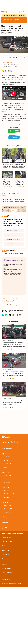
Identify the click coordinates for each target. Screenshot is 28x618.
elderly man (10, 301)
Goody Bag (6, 497)
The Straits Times (6, 537)
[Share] (25, 58)
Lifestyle (6, 460)
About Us (4, 564)
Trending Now (7, 456)
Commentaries (7, 512)
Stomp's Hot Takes (8, 508)
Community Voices (8, 478)
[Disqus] (14, 276)
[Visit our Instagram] (13, 315)
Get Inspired (7, 490)
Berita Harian (5, 550)
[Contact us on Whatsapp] (6, 315)
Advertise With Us (6, 579)
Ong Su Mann (8, 62)
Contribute (23, 11)
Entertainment (7, 463)
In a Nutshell (7, 482)
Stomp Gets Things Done (10, 493)
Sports (5, 467)
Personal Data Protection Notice (10, 576)
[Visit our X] (20, 315)
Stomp (4, 558)
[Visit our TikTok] (10, 315)
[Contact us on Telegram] (3, 315)
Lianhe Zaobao (6, 545)
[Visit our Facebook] (17, 315)
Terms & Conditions (7, 572)
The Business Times (7, 541)
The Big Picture (7, 475)
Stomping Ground (8, 505)
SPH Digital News (6, 568)
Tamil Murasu (5, 554)
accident (4, 301)
